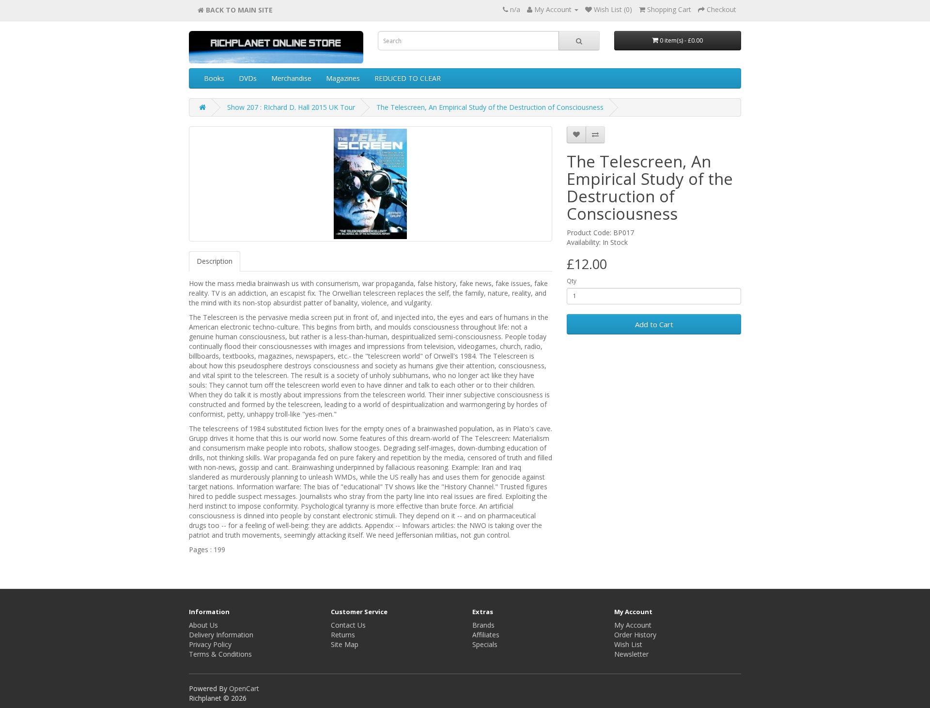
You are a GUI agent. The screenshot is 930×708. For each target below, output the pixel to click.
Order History (635, 634)
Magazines (343, 78)
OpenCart (244, 688)
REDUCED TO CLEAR (407, 78)
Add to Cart (654, 324)
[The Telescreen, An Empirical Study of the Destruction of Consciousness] (370, 183)
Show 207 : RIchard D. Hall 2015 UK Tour (291, 107)
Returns (343, 634)
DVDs (248, 78)
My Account (632, 625)
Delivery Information (221, 634)
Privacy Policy (210, 644)
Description (214, 261)
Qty (571, 281)
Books (214, 78)
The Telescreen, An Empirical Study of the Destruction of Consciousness (490, 107)
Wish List (628, 644)
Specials (484, 644)
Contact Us (348, 625)
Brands (483, 625)
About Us (203, 625)
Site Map (344, 644)
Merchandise (291, 78)
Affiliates (485, 634)
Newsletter (631, 654)
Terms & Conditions (220, 654)
